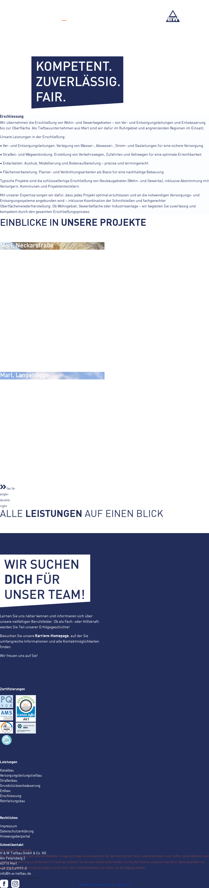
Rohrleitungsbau (12, 801)
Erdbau (5, 791)
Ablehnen (33, 878)
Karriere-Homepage (52, 636)
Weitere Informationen (95, 885)
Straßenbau (8, 781)
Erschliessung (10, 796)
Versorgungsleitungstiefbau (21, 775)
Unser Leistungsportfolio (81, 17)
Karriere (136, 17)
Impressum (8, 826)
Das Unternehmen (39, 17)
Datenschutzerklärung (17, 831)
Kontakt (115, 17)
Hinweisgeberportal (15, 836)
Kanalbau (7, 770)
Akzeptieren (11, 878)
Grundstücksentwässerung (20, 786)
